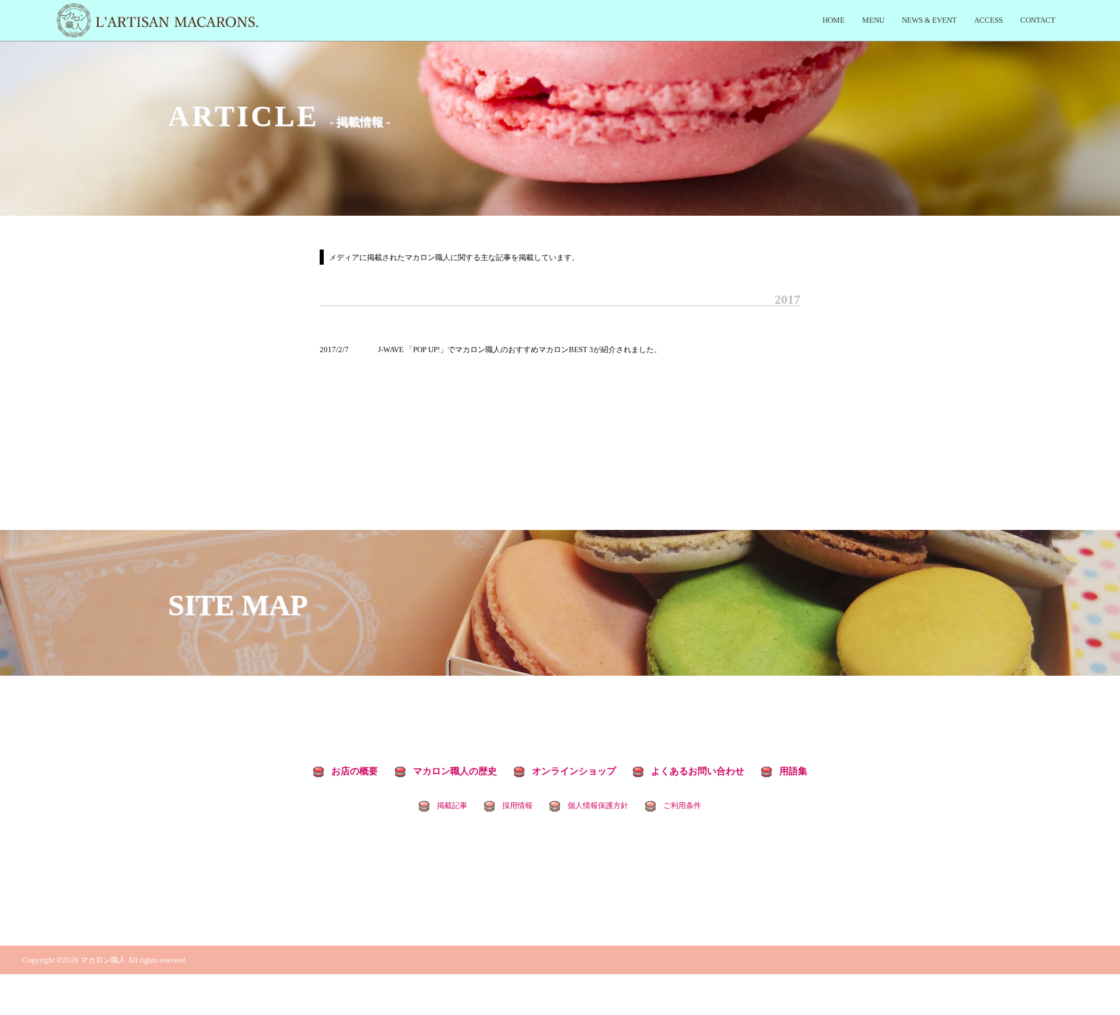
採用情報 (517, 805)
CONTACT (1037, 20)
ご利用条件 (682, 805)
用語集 (793, 771)
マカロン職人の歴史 (455, 771)
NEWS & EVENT (929, 20)
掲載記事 (452, 805)
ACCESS (988, 20)
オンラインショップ (574, 771)
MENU (873, 20)
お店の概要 (354, 771)
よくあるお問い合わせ (697, 771)
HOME (833, 20)
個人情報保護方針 (598, 805)
